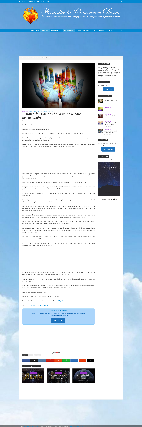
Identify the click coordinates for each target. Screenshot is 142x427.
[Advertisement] (71, 44)
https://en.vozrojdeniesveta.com (38, 305)
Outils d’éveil (86, 30)
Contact (47, 1)
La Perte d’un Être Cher (110, 116)
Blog (37, 30)
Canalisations (44, 30)
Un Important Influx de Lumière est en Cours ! (110, 123)
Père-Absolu (37, 355)
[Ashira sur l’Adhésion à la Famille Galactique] (100, 131)
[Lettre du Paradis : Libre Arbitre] (100, 100)
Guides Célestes (40, 1)
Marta (31, 355)
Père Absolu (50, 111)
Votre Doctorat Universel (111, 109)
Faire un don (58, 320)
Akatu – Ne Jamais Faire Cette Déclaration (33, 376)
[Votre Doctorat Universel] (100, 109)
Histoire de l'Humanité (42, 111)
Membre (101, 30)
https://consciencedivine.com (67, 301)
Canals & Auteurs (32, 1)
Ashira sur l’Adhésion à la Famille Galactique (111, 131)
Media (94, 30)
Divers (78, 30)
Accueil (32, 30)
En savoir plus (108, 89)
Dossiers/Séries (68, 30)
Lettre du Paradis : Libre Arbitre (111, 101)
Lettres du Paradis (115, 99)
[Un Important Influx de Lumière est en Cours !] (100, 122)
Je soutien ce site (108, 149)
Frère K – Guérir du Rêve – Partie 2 (83, 376)
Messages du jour (56, 30)
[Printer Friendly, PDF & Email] (58, 353)
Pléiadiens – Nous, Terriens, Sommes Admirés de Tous (58, 376)
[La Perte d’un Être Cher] (100, 116)
